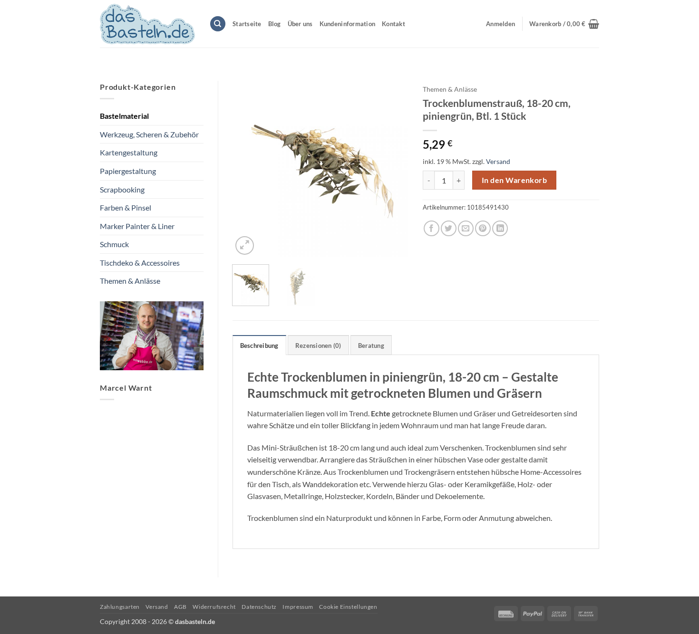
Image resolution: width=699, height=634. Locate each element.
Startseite (247, 24)
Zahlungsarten (120, 606)
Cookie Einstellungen (348, 606)
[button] (564, 23)
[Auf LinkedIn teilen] (500, 228)
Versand (498, 161)
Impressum (297, 606)
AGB (180, 606)
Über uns (300, 24)
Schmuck (114, 244)
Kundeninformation (347, 24)
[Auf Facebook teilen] (431, 228)
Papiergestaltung (128, 170)
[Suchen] (217, 24)
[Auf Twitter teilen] (448, 228)
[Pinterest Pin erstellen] (483, 228)
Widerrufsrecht (214, 606)
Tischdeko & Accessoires (140, 262)
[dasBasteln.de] (147, 24)
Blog (274, 24)
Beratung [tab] (371, 345)
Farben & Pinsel (125, 207)
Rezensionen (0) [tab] (318, 345)
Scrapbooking (122, 189)
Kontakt (393, 24)
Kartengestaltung (128, 152)
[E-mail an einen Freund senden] (466, 228)
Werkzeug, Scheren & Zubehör (149, 134)
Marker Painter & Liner (137, 226)
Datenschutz (259, 606)
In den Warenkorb (514, 180)
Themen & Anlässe (130, 280)
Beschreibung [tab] (259, 345)
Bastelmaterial (124, 115)
